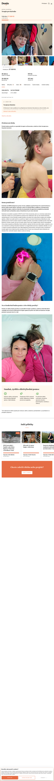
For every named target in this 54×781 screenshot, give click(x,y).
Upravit (43, 777)
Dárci (18, 84)
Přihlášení (44, 3)
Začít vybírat (27, 472)
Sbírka (3, 84)
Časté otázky (35, 84)
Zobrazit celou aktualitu (9, 111)
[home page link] (5, 3)
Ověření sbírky (45, 84)
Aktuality (10, 84)
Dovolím (9, 777)
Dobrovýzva (27, 84)
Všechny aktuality (6, 116)
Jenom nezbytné (27, 777)
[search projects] (49, 3)
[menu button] (51, 4)
